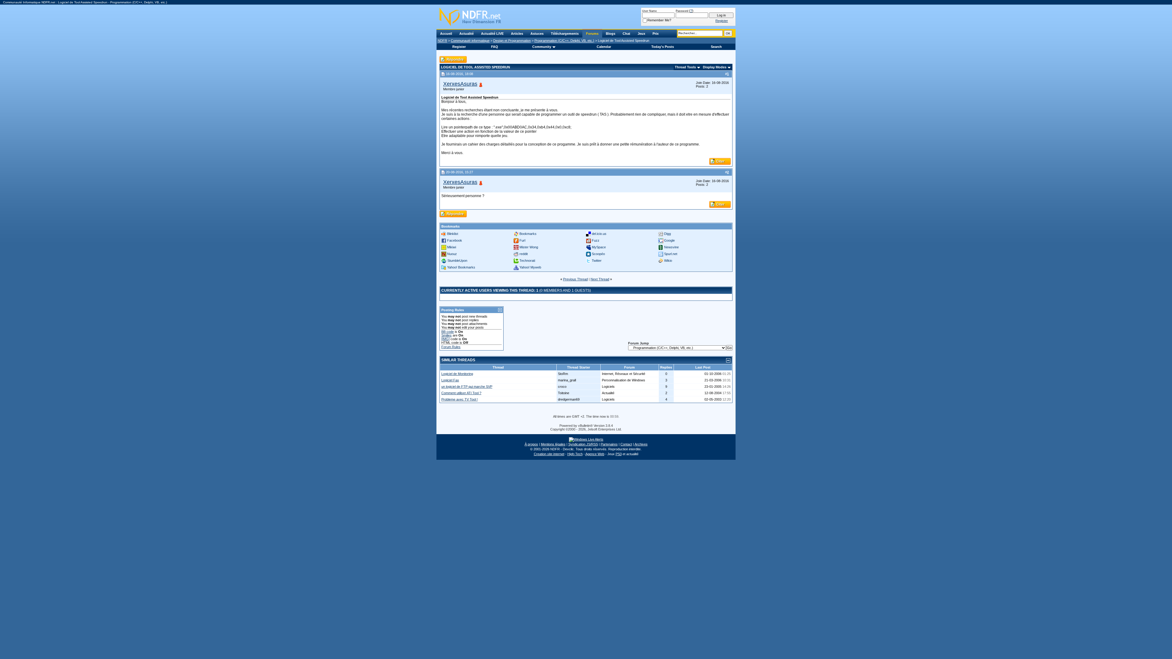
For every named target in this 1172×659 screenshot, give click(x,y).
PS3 (619, 454)
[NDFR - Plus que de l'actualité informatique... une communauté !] (586, 17)
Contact (626, 444)
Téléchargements (565, 33)
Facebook (454, 240)
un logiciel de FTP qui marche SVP (466, 386)
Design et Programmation (512, 40)
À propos (531, 444)
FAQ (494, 47)
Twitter (597, 260)
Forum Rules (451, 347)
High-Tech (575, 454)
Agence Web (594, 454)
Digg (667, 234)
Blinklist (452, 234)
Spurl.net (670, 254)
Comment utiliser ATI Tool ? (461, 393)
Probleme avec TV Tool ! (459, 399)
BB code (447, 331)
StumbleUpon (457, 260)
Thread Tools (685, 67)
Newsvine (671, 247)
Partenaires (609, 444)
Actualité (466, 33)
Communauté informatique (470, 40)
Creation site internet (549, 454)
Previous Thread (575, 279)
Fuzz (595, 240)
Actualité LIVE (492, 33)
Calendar (604, 47)
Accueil (446, 33)
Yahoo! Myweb (530, 267)
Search (716, 47)
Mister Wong (528, 247)
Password (682, 11)
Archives (641, 444)
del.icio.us (599, 234)
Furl (522, 240)
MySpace (599, 247)
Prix (656, 33)
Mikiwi (451, 247)
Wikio (668, 260)
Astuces (537, 33)
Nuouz (452, 254)
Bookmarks (528, 234)
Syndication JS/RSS (583, 444)
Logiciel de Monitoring (457, 374)
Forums (592, 33)
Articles (517, 33)
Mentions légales (553, 444)
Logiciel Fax (450, 380)
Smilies (446, 335)
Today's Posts (662, 47)
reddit (523, 254)
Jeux (641, 33)
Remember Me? (659, 20)
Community (541, 47)
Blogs (610, 33)
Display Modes (714, 67)
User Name (649, 11)
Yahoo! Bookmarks (461, 267)
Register (459, 47)
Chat (626, 33)
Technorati (527, 260)
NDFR (442, 40)
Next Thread (600, 279)
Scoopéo (598, 254)
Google (669, 240)
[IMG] (445, 339)
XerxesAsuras (460, 84)
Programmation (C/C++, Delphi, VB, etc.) (564, 40)
